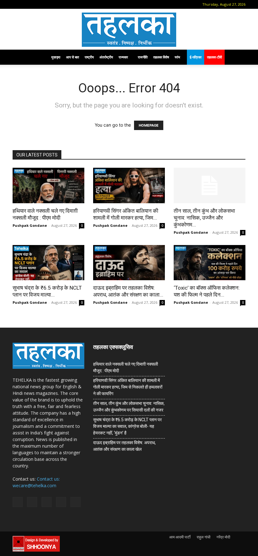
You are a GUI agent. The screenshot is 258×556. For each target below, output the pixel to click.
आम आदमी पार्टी (180, 537)
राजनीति (143, 57)
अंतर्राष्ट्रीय (106, 57)
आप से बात (72, 57)
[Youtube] (68, 4)
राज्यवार (123, 57)
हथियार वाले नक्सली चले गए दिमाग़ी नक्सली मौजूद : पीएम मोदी (125, 367)
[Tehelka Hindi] (129, 30)
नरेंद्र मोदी (223, 537)
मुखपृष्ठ (55, 57)
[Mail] (37, 4)
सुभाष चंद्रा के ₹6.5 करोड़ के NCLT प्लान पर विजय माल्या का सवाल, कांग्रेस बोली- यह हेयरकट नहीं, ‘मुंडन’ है (127, 426)
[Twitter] (58, 4)
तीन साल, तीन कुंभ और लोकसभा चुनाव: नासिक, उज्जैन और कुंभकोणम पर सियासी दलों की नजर (129, 406)
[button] (17, 4)
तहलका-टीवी (214, 57)
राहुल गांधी (203, 537)
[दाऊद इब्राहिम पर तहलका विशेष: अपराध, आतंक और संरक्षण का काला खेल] (129, 263)
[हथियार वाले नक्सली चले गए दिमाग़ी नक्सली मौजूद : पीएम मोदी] (48, 185)
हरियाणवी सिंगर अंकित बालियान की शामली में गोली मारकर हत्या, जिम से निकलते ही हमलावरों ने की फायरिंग (127, 387)
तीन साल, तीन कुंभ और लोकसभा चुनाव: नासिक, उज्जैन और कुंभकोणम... (204, 218)
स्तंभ (177, 57)
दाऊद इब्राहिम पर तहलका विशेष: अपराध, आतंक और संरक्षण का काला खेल (124, 446)
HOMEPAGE (149, 125)
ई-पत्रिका (195, 57)
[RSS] (47, 4)
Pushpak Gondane (30, 225)
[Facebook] (26, 4)
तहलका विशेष (161, 57)
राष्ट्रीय (89, 57)
